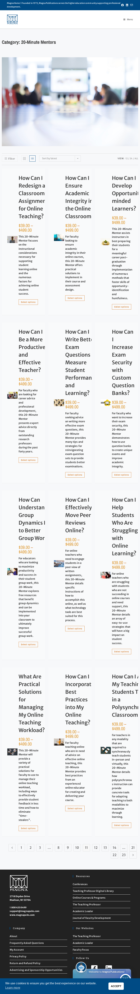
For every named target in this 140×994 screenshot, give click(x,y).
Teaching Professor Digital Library (93, 891)
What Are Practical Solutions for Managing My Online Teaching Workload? (32, 703)
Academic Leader (83, 911)
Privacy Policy (18, 956)
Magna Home (13, 3)
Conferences (80, 884)
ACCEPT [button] (116, 986)
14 (114, 848)
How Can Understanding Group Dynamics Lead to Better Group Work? (37, 519)
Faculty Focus (81, 949)
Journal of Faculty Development (92, 918)
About (13, 936)
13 (105, 848)
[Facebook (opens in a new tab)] (122, 5)
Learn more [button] (12, 987)
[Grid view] (24, 158)
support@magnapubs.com (24, 911)
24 (131, 158)
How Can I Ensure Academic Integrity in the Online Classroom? (79, 197)
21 (133, 848)
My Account (17, 949)
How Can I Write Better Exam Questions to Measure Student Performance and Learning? (81, 362)
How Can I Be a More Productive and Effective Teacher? (32, 351)
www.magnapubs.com (22, 915)
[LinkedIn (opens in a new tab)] (127, 5)
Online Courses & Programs (89, 897)
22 (114, 855)
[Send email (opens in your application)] (131, 5)
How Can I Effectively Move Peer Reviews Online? (78, 515)
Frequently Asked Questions (27, 943)
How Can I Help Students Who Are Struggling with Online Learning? (125, 527)
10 (77, 848)
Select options (28, 302)
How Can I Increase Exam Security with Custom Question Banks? (123, 362)
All (136, 158)
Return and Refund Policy (25, 963)
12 (126, 158)
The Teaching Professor (87, 904)
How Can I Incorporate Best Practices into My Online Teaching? (79, 699)
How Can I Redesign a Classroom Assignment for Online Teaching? (33, 197)
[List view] (32, 158)
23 (124, 855)
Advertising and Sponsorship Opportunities (36, 970)
